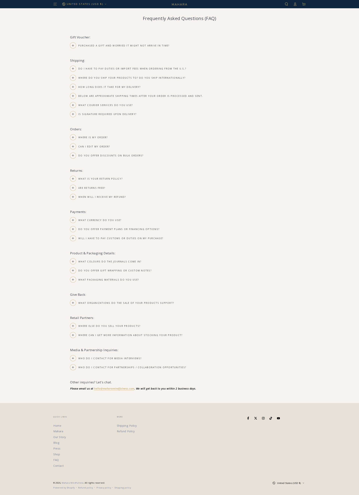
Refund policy (85, 487)
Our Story (59, 437)
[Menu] (55, 4)
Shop (56, 454)
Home (57, 425)
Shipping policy (122, 487)
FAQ (56, 460)
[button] (286, 4)
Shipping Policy (127, 425)
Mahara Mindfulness (72, 482)
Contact (58, 465)
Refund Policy (126, 431)
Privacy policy (103, 487)
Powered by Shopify (64, 487)
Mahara (58, 431)
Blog (56, 442)
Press (57, 448)
